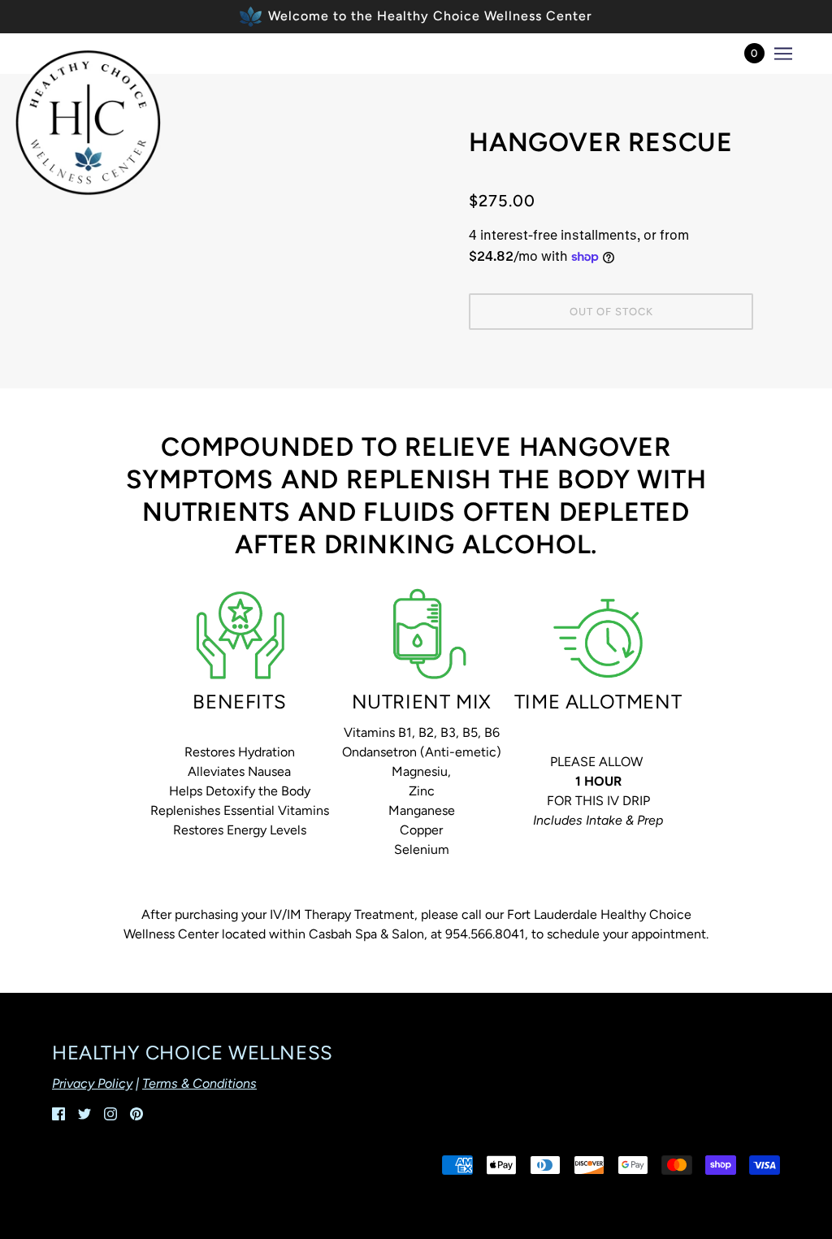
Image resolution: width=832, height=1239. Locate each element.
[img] (59, 1113)
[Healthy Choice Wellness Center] (88, 123)
